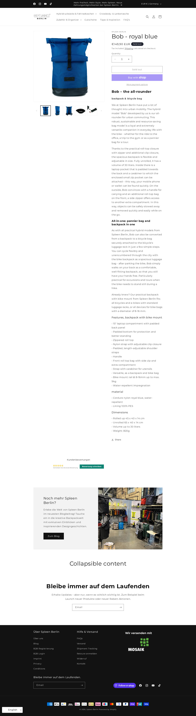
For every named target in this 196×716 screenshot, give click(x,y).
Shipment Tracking (87, 648)
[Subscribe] (120, 607)
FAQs (80, 638)
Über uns (38, 638)
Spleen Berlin (92, 709)
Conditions (39, 668)
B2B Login (39, 653)
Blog (36, 643)
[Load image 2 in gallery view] (57, 111)
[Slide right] (101, 111)
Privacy (37, 663)
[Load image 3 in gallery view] (69, 111)
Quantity (116, 53)
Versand (81, 643)
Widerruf (82, 658)
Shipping (129, 48)
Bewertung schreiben (91, 466)
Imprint (37, 658)
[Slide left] (36, 111)
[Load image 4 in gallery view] (80, 111)
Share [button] (118, 439)
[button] (76, 14)
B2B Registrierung (43, 648)
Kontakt (81, 663)
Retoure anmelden (87, 653)
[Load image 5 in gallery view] (92, 111)
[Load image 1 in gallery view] (45, 111)
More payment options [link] (137, 84)
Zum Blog (54, 536)
